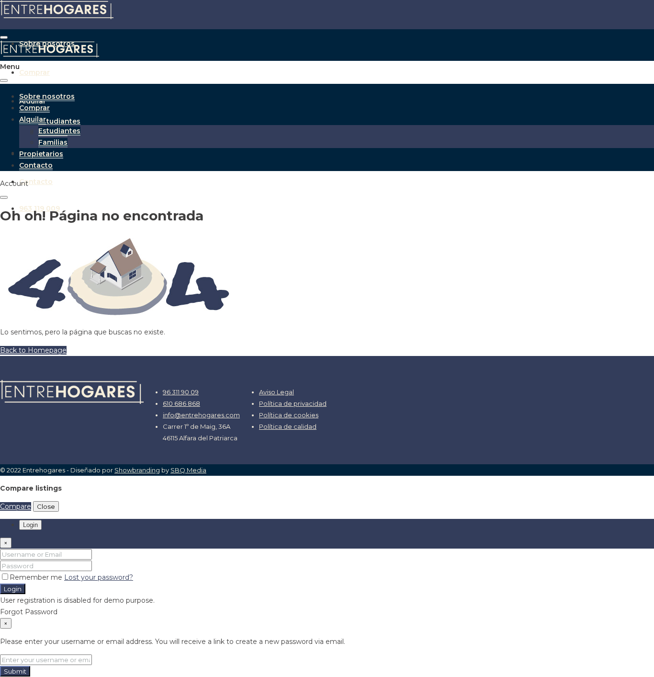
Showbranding (137, 470)
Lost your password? (98, 577)
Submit (15, 671)
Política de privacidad (293, 403)
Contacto (36, 181)
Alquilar (32, 119)
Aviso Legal (276, 392)
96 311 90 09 (181, 392)
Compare (15, 506)
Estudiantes (59, 121)
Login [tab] (30, 524)
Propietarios (41, 153)
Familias (53, 142)
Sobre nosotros (47, 96)
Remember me (37, 577)
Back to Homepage (33, 350)
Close (46, 506)
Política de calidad (287, 426)
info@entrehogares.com (201, 415)
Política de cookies (288, 415)
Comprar (34, 72)
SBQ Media (188, 470)
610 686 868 (181, 403)
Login (13, 589)
